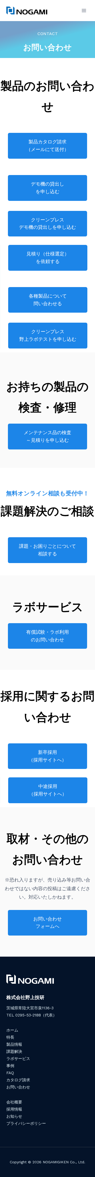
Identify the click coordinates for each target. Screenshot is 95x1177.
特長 (10, 1037)
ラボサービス (18, 1058)
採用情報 (14, 1109)
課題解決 (14, 1051)
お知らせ (14, 1116)
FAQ (10, 1073)
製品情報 (14, 1044)
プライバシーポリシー (26, 1123)
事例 (10, 1065)
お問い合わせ (18, 1087)
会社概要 (14, 1102)
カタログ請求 (18, 1080)
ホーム (12, 1030)
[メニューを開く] (84, 10)
